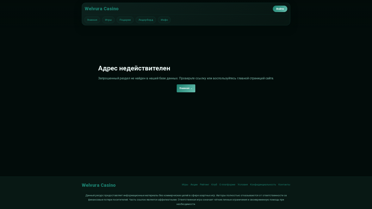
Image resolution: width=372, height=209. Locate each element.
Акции (194, 184)
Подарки (125, 19)
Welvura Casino (102, 8)
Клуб (214, 184)
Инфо (164, 19)
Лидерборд (146, 19)
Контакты (284, 184)
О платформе (227, 184)
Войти (280, 8)
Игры (108, 19)
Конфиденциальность (263, 184)
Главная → (186, 88)
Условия (243, 184)
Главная (92, 19)
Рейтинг (204, 184)
